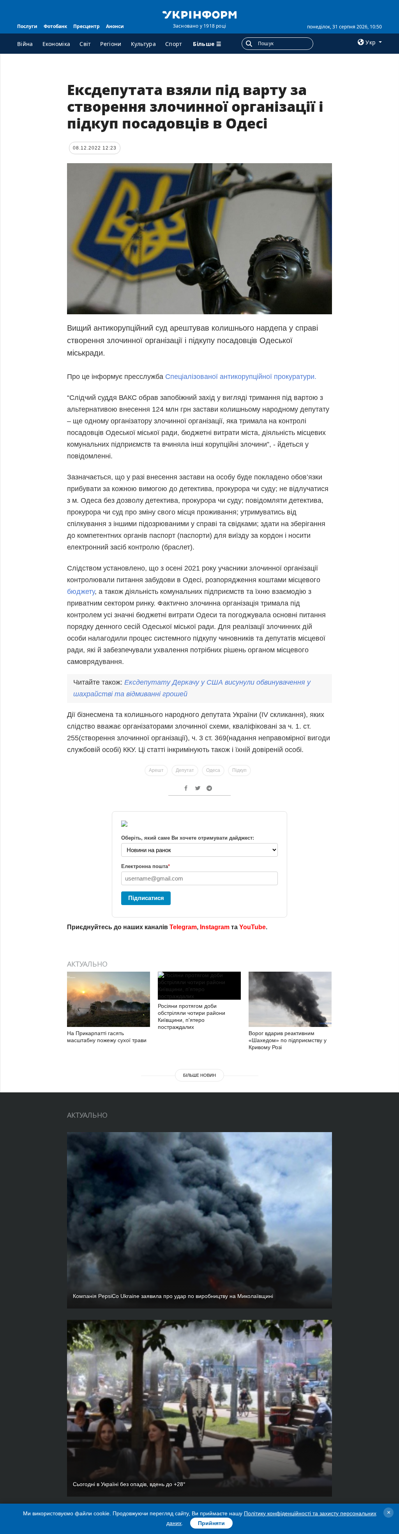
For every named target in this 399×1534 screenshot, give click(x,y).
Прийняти (211, 1523)
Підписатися (146, 898)
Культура (143, 44)
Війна (25, 44)
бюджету (81, 591)
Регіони (110, 44)
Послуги (27, 26)
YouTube (252, 927)
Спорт (173, 44)
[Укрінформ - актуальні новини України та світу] (199, 14)
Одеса (213, 770)
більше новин (199, 1075)
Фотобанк (55, 26)
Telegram (183, 927)
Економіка (56, 44)
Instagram (215, 927)
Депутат (185, 770)
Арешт (156, 770)
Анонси (115, 26)
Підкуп (239, 770)
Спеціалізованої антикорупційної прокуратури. (240, 376)
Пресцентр (86, 26)
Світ (85, 44)
